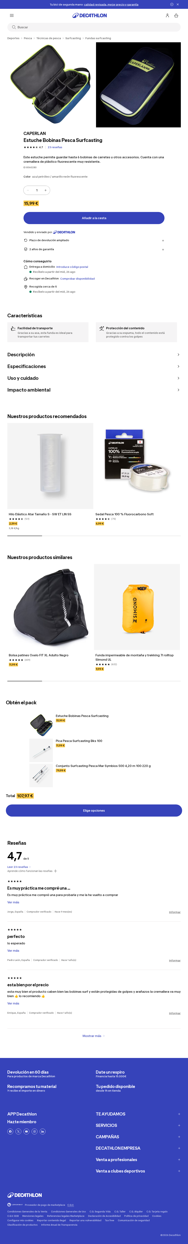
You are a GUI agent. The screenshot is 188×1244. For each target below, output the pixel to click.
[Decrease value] (28, 190)
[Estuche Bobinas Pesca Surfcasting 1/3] (49, 84)
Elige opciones (94, 810)
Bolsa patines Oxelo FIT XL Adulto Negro (38, 655)
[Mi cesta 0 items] (176, 15)
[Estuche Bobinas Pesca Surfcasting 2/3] (138, 84)
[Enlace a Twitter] (18, 1131)
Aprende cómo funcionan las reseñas (30, 871)
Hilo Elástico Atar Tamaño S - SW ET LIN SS (40, 514)
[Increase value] (45, 190)
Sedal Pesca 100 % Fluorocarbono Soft (124, 514)
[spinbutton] (36, 190)
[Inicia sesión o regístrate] (167, 15)
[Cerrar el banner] (178, 4)
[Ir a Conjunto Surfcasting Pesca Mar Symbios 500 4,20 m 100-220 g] (41, 775)
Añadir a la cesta (94, 218)
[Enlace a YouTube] (26, 1131)
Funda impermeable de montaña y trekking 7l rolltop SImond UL (134, 657)
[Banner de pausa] (172, 4)
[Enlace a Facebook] (10, 1131)
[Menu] (11, 15)
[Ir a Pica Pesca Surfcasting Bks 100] (41, 750)
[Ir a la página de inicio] (89, 15)
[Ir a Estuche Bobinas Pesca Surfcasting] (41, 725)
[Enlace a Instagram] (34, 1131)
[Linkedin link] (43, 1131)
